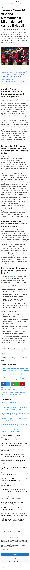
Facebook (3, 402)
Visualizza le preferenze (15, 561)
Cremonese (24, 348)
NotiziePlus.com (14, 1)
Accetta (15, 554)
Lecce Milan (18, 350)
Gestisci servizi (5, 549)
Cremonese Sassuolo (7, 350)
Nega (15, 558)
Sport (2, 7)
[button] (28, 537)
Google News (12, 402)
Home (6, 357)
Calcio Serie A (13, 276)
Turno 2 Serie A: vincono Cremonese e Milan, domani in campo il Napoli (13, 17)
